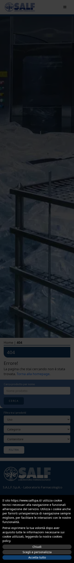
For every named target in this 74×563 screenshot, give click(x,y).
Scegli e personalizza (37, 552)
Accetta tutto (37, 557)
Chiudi (37, 547)
